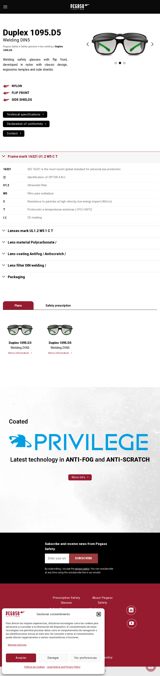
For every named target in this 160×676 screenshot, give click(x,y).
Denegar (53, 658)
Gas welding (46, 46)
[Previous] (88, 44)
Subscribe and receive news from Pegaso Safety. (76, 546)
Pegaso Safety (11, 46)
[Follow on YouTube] (132, 623)
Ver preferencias (85, 658)
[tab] (18, 305)
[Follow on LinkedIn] (131, 610)
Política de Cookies (34, 667)
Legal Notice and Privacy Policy (63, 667)
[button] (99, 614)
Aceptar (21, 658)
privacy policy (82, 568)
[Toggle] (4, 156)
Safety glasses (29, 46)
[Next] (152, 44)
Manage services (17, 645)
